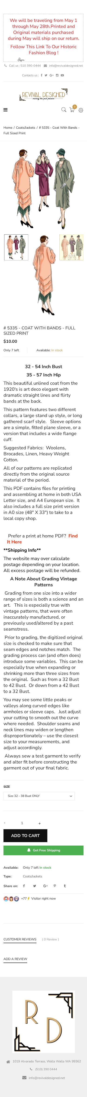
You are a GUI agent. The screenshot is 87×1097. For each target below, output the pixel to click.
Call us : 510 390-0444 (25, 66)
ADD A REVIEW (15, 959)
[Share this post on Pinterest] (58, 886)
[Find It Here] (67, 536)
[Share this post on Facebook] (27, 886)
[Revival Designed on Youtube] (62, 75)
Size (6, 787)
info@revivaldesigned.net (66, 66)
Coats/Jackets (32, 876)
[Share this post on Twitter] (37, 886)
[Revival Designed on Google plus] (52, 75)
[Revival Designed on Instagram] (57, 75)
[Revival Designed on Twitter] (46, 75)
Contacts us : (30, 75)
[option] (43, 189)
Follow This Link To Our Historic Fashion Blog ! (43, 50)
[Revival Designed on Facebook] (41, 75)
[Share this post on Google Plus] (48, 886)
